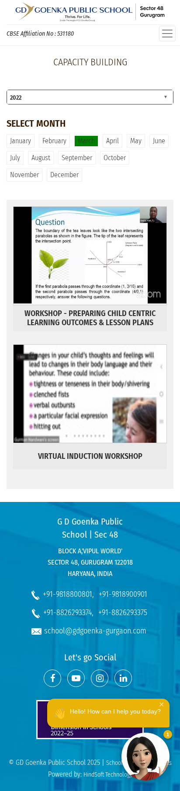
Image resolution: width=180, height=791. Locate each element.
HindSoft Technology (107, 774)
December (64, 175)
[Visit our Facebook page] (52, 678)
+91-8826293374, (68, 612)
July (15, 158)
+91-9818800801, (68, 594)
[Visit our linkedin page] (123, 678)
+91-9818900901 (123, 594)
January (20, 141)
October (115, 158)
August (40, 158)
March (86, 141)
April (112, 141)
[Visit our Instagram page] (99, 678)
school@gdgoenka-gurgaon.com (95, 631)
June (159, 141)
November (24, 175)
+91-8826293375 (122, 612)
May (136, 141)
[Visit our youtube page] (76, 678)
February (54, 141)
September (77, 158)
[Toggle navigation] (167, 33)
